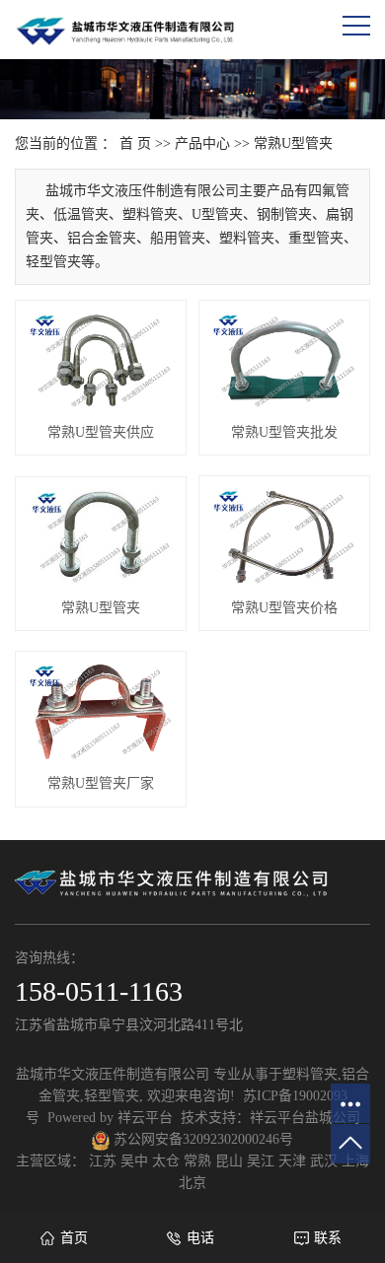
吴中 (134, 1161)
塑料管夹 (310, 1074)
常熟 (197, 1161)
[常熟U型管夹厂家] (101, 712)
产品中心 (202, 143)
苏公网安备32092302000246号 (201, 1139)
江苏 (102, 1161)
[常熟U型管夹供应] (101, 361)
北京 (192, 1182)
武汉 (324, 1161)
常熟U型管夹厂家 (100, 783)
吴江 (260, 1161)
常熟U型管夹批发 (284, 432)
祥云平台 (145, 1117)
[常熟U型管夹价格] (284, 536)
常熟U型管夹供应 (100, 432)
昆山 (229, 1161)
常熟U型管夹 (293, 143)
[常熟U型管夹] (101, 537)
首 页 (135, 143)
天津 (292, 1161)
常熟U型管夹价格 (284, 607)
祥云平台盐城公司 (305, 1117)
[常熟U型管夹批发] (284, 361)
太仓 (166, 1161)
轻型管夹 (111, 1095)
